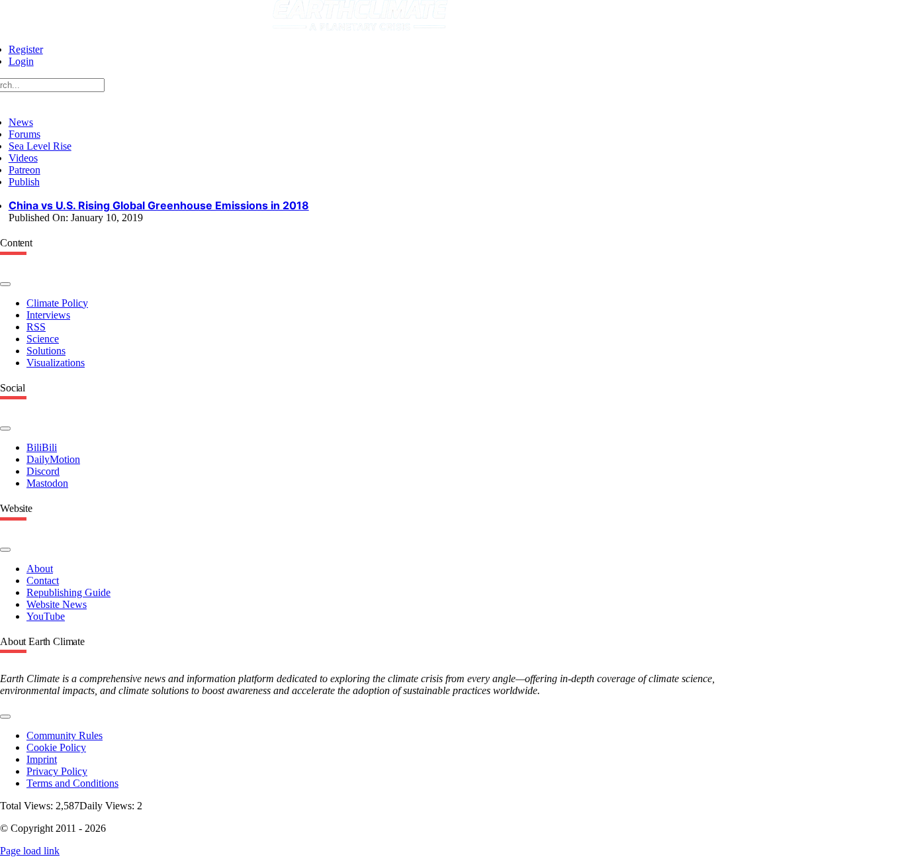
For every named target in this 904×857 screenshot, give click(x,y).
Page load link (30, 850)
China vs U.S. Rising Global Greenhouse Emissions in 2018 (159, 205)
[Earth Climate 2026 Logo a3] (360, 26)
